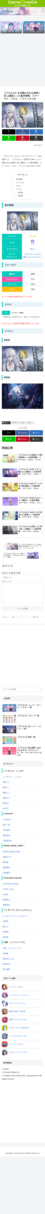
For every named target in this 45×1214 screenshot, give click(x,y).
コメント (7, 581)
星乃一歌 (6, 825)
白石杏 (5, 894)
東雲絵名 (6, 964)
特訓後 (20, 196)
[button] (36, 138)
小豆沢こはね (8, 889)
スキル (18, 186)
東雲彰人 (6, 900)
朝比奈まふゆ (8, 959)
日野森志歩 (7, 841)
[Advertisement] (22, 60)
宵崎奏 (5, 953)
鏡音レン (32, 249)
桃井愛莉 (6, 867)
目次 (19, 175)
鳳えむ (5, 927)
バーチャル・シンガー (32, 254)
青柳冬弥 (6, 905)
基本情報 (19, 179)
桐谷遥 (5, 862)
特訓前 (20, 192)
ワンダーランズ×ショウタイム (15, 916)
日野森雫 (6, 873)
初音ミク (6, 782)
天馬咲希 (6, 830)
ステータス (20, 182)
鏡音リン (6, 787)
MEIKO (6, 803)
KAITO (5, 808)
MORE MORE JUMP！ (12, 852)
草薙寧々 (6, 932)
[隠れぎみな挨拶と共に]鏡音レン (24, 423)
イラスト (19, 189)
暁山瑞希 (6, 969)
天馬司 (5, 921)
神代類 (5, 937)
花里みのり (7, 857)
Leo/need (6, 819)
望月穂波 (6, 835)
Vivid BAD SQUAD (10, 884)
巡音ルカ (6, 798)
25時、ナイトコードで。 (32, 257)
